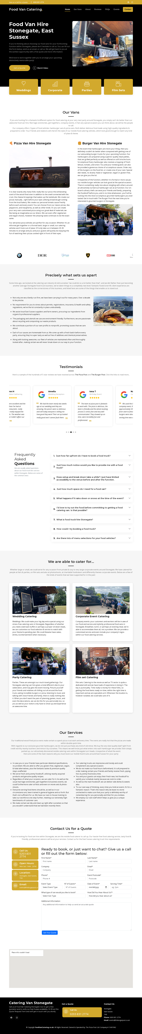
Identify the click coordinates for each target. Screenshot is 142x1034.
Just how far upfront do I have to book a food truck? (81, 456)
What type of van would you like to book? (58, 892)
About (88, 9)
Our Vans (78, 9)
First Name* (46, 858)
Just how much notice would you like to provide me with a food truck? (88, 466)
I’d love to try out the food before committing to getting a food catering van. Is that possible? (88, 509)
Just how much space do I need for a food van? (79, 489)
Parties (87, 90)
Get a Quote (19, 68)
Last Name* (92, 858)
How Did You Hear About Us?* (100, 892)
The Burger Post (98, 374)
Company (45, 866)
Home (67, 9)
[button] (66, 432)
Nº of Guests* (70, 884)
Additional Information (50, 901)
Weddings (23, 90)
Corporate (55, 90)
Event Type (46, 884)
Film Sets (118, 90)
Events (116, 9)
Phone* (44, 875)
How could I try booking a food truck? (74, 529)
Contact (128, 9)
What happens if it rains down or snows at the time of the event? (88, 498)
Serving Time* (116, 884)
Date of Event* (93, 884)
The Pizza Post (81, 374)
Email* (90, 866)
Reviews (97, 9)
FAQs (107, 9)
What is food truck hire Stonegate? (73, 519)
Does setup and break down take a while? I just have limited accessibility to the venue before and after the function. (86, 478)
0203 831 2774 (25, 855)
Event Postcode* (94, 875)
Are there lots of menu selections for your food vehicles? (84, 538)
